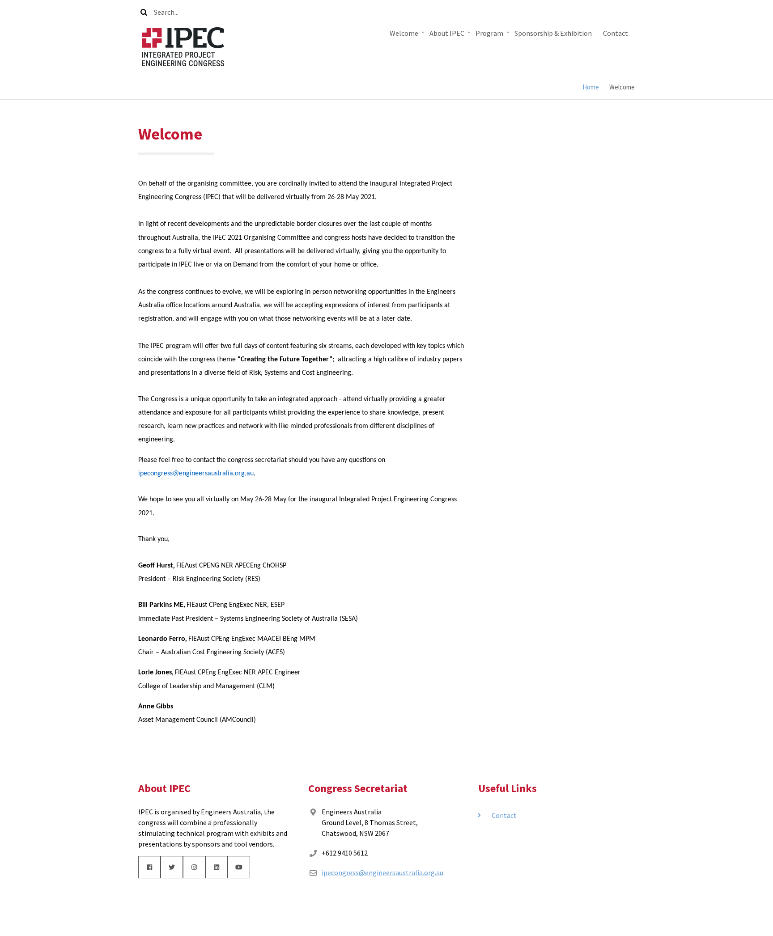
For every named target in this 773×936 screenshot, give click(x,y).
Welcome (407, 35)
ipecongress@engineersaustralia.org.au (196, 473)
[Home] (183, 45)
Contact (615, 33)
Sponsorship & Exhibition (553, 33)
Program (493, 35)
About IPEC (450, 35)
